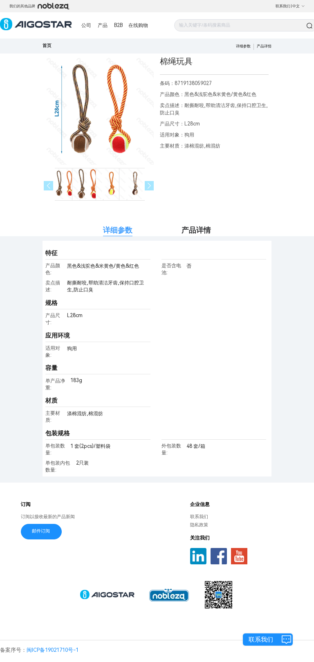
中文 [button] (296, 6)
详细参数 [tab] (117, 230)
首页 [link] (47, 45)
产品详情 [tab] (196, 230)
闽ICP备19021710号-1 (52, 650)
